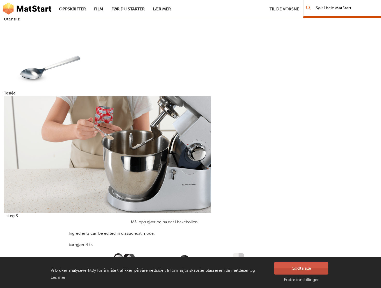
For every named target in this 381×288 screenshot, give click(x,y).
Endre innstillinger (301, 279)
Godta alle (301, 268)
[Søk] (309, 8)
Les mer (58, 277)
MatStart (27, 9)
